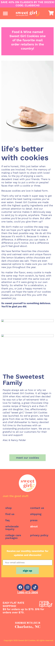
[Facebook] (20, 587)
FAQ (7, 520)
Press (34, 520)
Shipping (35, 514)
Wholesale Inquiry (12, 528)
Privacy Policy (39, 535)
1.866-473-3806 (27, 592)
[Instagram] (27, 587)
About (34, 526)
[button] (5, 13)
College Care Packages (13, 537)
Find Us (9, 514)
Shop (8, 508)
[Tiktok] (35, 587)
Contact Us (37, 508)
